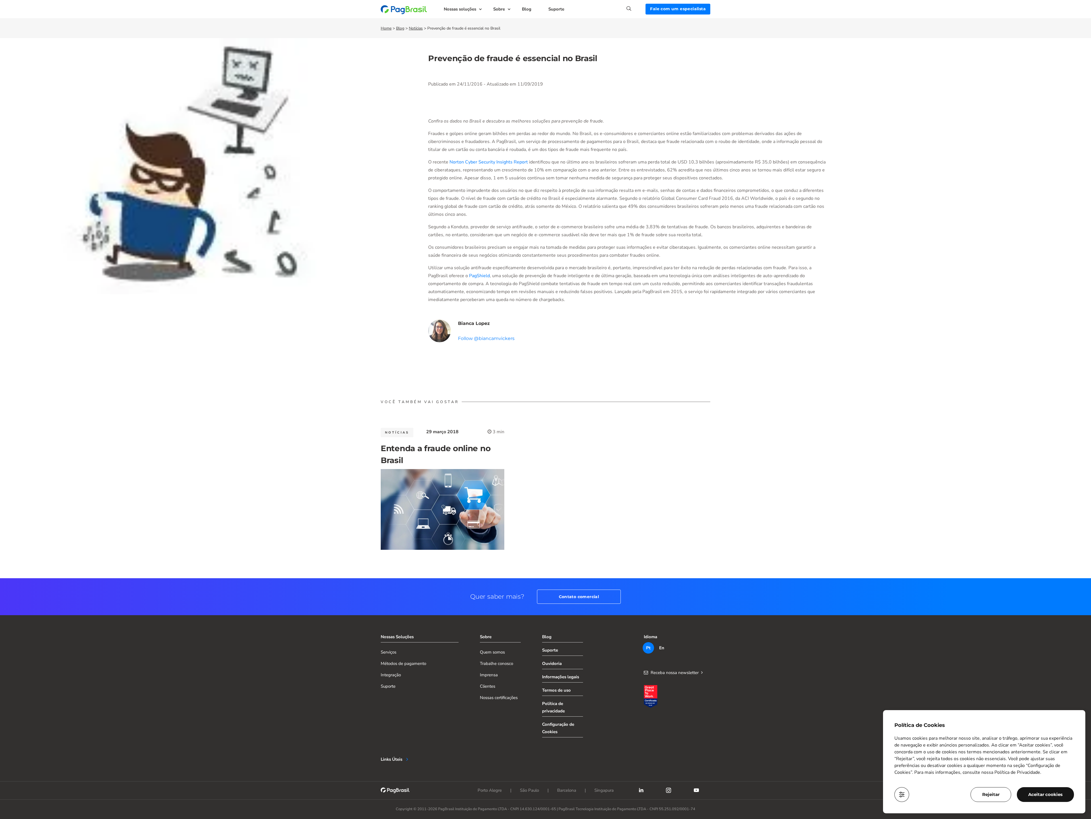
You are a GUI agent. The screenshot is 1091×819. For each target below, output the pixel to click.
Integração (391, 675)
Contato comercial (579, 596)
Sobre (499, 9)
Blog (526, 9)
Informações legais (560, 677)
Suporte (556, 9)
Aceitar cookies (1045, 794)
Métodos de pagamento (403, 663)
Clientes (487, 686)
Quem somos (492, 652)
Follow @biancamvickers (486, 338)
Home (386, 28)
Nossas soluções (460, 9)
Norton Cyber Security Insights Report (488, 162)
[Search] (636, 8)
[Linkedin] (641, 790)
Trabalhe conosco (496, 663)
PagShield (479, 276)
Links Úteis (391, 759)
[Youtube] (696, 790)
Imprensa (489, 675)
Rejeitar (991, 794)
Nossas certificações (499, 697)
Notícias (416, 28)
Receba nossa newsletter (674, 672)
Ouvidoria (552, 663)
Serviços (388, 652)
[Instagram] (668, 790)
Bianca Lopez (474, 323)
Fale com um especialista (678, 8)
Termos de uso (556, 690)
